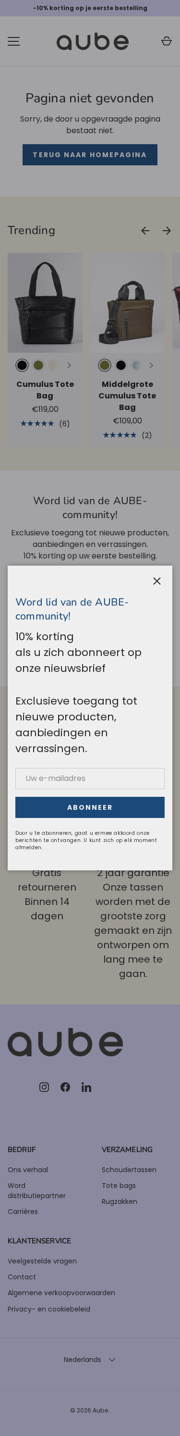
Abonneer (90, 807)
